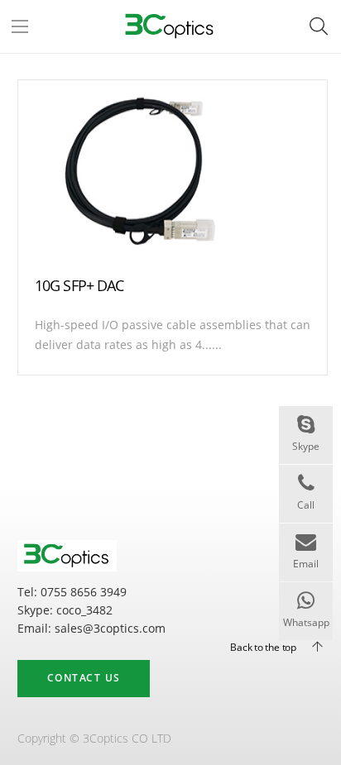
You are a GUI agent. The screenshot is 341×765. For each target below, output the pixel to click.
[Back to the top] (310, 647)
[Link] (170, 26)
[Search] (319, 26)
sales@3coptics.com (110, 628)
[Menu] (19, 26)
